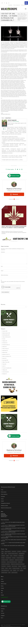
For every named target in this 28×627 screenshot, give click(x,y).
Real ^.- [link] (2, 617)
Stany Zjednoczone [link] (5, 570)
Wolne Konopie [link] (16, 121)
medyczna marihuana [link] (6, 564)
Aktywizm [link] (2, 25)
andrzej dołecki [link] (8, 551)
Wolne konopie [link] (3, 583)
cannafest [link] (24, 551)
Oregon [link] (19, 566)
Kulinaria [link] (3, 346)
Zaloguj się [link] (3, 513)
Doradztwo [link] (10, 5)
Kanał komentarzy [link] (4, 515)
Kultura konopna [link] (4, 348)
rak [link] (21, 568)
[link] (26, 3)
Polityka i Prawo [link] (4, 362)
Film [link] (3, 338)
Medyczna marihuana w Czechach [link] (17, 564)
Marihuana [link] (4, 352)
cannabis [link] (19, 551)
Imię (1, 266)
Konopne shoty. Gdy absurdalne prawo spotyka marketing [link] (14, 545)
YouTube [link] (2, 613)
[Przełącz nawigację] (25, 9)
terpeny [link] (14, 570)
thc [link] (18, 570)
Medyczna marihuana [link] (5, 356)
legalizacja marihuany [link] (19, 559)
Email (2, 270)
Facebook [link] (2, 608)
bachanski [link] (14, 551)
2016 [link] (2, 551)
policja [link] (3, 568)
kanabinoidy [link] (21, 555)
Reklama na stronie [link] (4, 505)
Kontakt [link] (2, 501)
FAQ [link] (1, 592)
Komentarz (3, 252)
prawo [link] (10, 568)
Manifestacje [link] (4, 350)
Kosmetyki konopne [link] (5, 344)
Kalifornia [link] (15, 555)
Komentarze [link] (4, 342)
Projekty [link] (2, 588)
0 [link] (4, 25)
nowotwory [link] (4, 566)
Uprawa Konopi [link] (4, 371)
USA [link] (9, 572)
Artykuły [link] (2, 581)
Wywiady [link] (3, 373)
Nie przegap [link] (4, 360)
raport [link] (25, 568)
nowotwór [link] (9, 566)
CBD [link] (2, 553)
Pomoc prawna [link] (24, 5)
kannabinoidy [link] (8, 557)
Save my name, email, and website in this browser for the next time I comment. (13, 282)
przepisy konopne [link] (16, 568)
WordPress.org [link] (3, 516)
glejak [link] (7, 555)
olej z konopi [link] (14, 566)
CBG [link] (6, 553)
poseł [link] (6, 568)
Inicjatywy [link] (3, 340)
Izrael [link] (11, 555)
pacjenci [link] (24, 566)
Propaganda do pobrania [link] (5, 503)
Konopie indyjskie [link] (20, 557)
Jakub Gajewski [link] (12, 120)
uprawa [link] (21, 570)
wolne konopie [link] (14, 572)
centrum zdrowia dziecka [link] (13, 553)
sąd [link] (11, 570)
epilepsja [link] (3, 555)
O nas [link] (2, 489)
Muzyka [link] (3, 358)
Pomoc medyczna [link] (16, 5)
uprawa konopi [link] (4, 572)
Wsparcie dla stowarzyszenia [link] (6, 507)
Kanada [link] (3, 557)
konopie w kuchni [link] (5, 559)
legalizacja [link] (12, 559)
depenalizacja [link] (21, 553)
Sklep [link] (2, 590)
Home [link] (2, 579)
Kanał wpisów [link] (3, 514)
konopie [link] (13, 557)
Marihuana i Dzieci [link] (5, 354)
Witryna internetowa (4, 275)
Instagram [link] (2, 615)
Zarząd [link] (2, 498)
